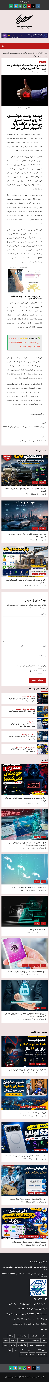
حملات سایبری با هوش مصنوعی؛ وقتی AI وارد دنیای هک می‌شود (25, 799)
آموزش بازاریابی (34, 1336)
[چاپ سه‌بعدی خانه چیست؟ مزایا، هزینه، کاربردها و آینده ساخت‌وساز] (24, 561)
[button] (45, 46)
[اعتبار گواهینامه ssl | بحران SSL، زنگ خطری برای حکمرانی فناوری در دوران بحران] (24, 995)
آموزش (33, 747)
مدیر (42, 72)
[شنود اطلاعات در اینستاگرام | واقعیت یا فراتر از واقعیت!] (24, 953)
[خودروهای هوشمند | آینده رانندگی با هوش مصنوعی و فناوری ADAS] (24, 515)
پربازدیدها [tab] (33, 689)
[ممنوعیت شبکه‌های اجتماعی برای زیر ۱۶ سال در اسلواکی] (42, 698)
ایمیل (44, 646)
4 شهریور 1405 (32, 1073)
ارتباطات (32, 709)
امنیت (43, 792)
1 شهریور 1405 (32, 1159)
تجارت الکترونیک (34, 1340)
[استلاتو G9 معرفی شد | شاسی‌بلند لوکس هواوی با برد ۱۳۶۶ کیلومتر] (24, 470)
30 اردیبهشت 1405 (33, 933)
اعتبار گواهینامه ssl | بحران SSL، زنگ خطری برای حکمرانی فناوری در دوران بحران (25, 1015)
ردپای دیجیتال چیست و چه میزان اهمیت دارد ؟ (29, 887)
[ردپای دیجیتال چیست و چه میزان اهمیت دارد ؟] (24, 869)
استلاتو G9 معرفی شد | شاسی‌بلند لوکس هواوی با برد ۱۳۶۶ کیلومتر (25, 490)
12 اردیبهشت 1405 (28, 1019)
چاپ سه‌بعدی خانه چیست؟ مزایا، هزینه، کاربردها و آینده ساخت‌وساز (26, 581)
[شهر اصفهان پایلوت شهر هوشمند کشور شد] (42, 711)
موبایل (33, 722)
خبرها (6, 1340)
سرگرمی (13, 1345)
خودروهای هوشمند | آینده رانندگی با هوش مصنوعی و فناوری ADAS (27, 535)
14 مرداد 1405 (35, 494)
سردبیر (42, 540)
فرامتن (5, 1345)
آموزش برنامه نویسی (24, 747)
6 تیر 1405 (31, 848)
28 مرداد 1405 (33, 804)
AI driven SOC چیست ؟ (37, 929)
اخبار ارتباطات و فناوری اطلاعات (31, 156)
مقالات (23, 1350)
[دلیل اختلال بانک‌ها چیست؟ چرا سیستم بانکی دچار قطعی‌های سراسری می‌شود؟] (24, 824)
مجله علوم (31, 1350)
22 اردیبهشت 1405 (31, 975)
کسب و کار (24, 1354)
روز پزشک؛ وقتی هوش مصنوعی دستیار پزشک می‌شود (22, 737)
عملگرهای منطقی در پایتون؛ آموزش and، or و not (23, 750)
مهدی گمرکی (40, 848)
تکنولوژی (39, 53)
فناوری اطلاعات (24, 709)
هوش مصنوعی (35, 414)
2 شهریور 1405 (32, 1116)
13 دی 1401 (36, 72)
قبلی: (24, 426)
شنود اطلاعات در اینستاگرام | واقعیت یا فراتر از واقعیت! (26, 971)
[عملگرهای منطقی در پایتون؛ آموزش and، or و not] (42, 748)
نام (22, 646)
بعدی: (32, 438)
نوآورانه (9, 1350)
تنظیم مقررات (31, 696)
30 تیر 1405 (33, 586)
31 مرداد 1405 (30, 1202)
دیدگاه (43, 614)
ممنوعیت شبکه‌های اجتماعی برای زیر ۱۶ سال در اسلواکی (22, 699)
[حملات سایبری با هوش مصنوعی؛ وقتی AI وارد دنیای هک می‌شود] (24, 779)
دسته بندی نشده (40, 1345)
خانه (46, 53)
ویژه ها (35, 483)
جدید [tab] (43, 689)
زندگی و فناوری (30, 734)
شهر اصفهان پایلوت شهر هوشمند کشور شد (22, 712)
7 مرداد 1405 (33, 540)
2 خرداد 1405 (30, 890)
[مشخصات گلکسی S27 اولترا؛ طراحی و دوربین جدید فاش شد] (42, 723)
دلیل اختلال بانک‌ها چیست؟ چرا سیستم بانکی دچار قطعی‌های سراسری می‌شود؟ (27, 844)
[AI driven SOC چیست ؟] (24, 911)
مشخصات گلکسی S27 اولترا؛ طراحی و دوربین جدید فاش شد (22, 725)
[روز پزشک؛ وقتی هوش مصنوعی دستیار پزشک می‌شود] (42, 736)
